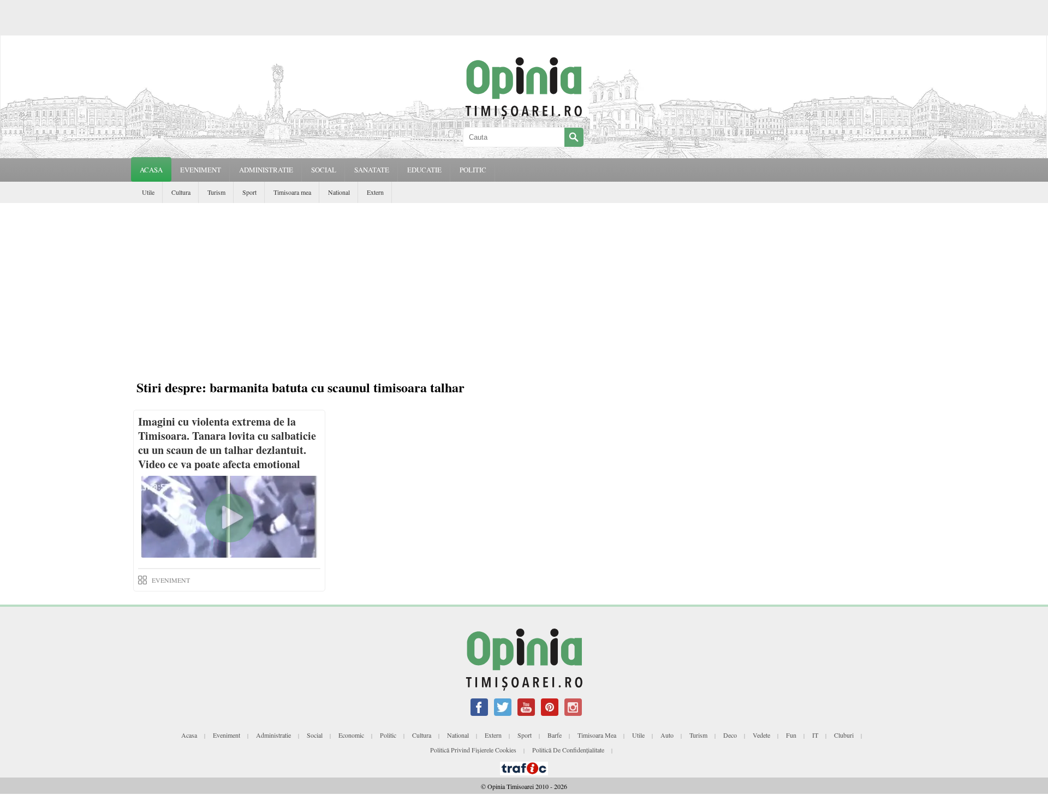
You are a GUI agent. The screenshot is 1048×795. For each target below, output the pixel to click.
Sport (249, 192)
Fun (791, 735)
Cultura (180, 192)
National (339, 192)
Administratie (273, 735)
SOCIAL (323, 170)
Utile (148, 192)
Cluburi (844, 735)
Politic (388, 735)
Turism (216, 192)
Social (315, 735)
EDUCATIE (424, 170)
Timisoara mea (292, 192)
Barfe (554, 735)
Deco (730, 735)
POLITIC (473, 170)
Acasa (151, 170)
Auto (667, 735)
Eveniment (226, 735)
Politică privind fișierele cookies (473, 749)
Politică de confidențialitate (568, 749)
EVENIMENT (200, 170)
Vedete (761, 735)
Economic (351, 735)
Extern (375, 192)
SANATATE (371, 170)
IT (815, 735)
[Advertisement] (523, 284)
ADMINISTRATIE (266, 170)
